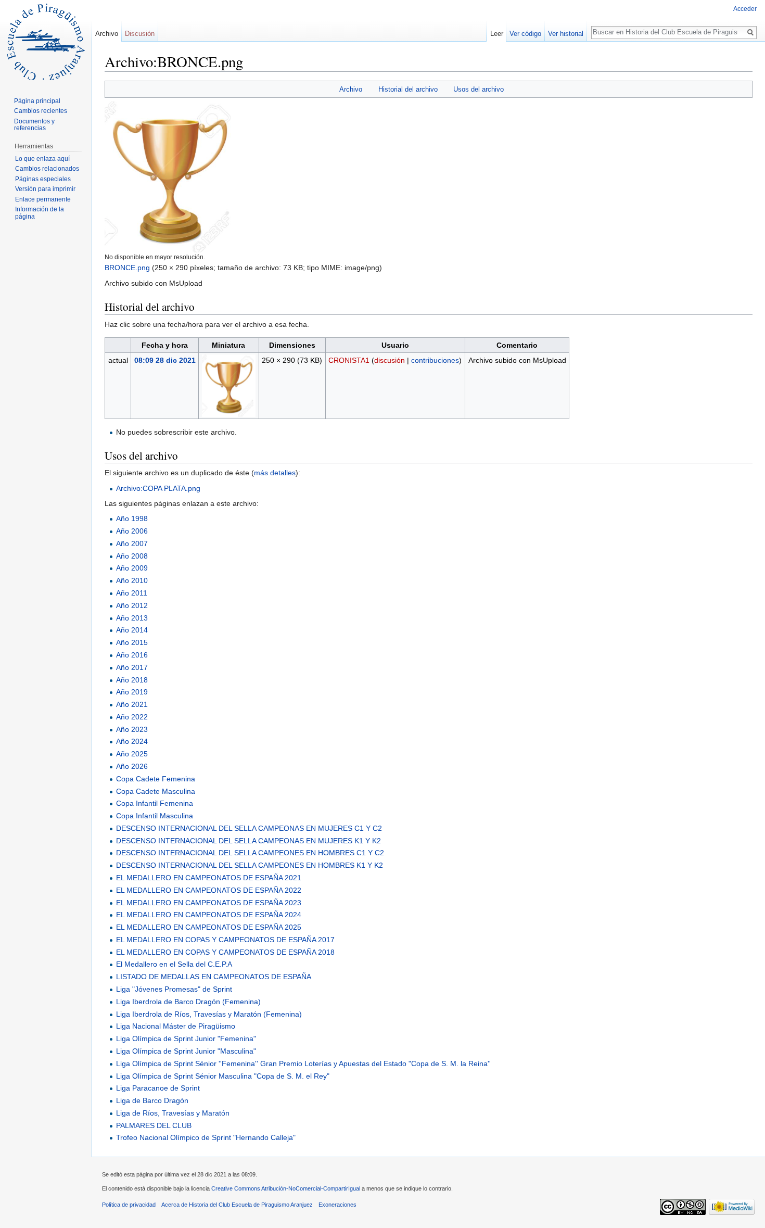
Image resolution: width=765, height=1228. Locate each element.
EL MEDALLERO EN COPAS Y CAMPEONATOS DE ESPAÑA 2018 (225, 952)
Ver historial (565, 33)
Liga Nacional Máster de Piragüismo (175, 1026)
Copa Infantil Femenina (154, 803)
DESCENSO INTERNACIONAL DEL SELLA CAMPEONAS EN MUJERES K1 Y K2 (248, 841)
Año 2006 (132, 531)
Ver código (525, 33)
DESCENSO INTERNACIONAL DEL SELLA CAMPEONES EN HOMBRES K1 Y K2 (249, 865)
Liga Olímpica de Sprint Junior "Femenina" (186, 1038)
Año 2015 (132, 642)
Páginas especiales (43, 179)
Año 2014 (132, 630)
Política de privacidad (129, 1204)
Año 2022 (132, 717)
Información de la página (39, 213)
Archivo (350, 89)
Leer (496, 33)
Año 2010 (132, 580)
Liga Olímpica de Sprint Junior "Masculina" (186, 1051)
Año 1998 (132, 518)
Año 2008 (132, 556)
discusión (389, 360)
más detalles (275, 473)
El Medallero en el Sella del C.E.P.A (174, 964)
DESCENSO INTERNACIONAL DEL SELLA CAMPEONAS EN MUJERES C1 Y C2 (249, 828)
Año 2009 (132, 568)
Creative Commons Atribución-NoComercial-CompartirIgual (285, 1188)
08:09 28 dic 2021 (165, 360)
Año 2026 (132, 766)
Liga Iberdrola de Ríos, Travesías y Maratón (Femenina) (209, 1014)
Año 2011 (131, 593)
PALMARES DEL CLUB (154, 1125)
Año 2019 (132, 692)
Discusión (140, 33)
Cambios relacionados (47, 168)
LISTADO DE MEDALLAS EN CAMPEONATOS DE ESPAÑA (213, 976)
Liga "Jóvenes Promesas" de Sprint (174, 989)
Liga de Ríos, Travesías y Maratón (173, 1113)
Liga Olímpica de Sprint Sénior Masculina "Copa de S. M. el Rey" (222, 1076)
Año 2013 (132, 618)
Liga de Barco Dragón (152, 1100)
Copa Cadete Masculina (155, 791)
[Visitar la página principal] (45, 41)
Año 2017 (132, 667)
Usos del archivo (478, 89)
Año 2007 (132, 543)
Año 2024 (132, 741)
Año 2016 (132, 655)
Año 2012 (132, 605)
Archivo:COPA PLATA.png (158, 488)
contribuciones (435, 360)
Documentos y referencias (34, 125)
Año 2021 (132, 704)
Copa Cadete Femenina (155, 779)
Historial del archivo (408, 89)
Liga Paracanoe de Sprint (158, 1088)
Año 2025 (132, 754)
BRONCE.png (127, 267)
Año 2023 (132, 729)
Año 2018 (132, 680)
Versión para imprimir (45, 189)
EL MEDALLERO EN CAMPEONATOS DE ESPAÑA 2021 (208, 877)
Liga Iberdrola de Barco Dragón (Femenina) (188, 1001)
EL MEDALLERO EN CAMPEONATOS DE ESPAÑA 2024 (208, 914)
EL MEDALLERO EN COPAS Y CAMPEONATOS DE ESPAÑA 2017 (225, 939)
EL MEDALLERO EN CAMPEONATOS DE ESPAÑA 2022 (208, 890)
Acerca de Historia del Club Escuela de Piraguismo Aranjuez (237, 1204)
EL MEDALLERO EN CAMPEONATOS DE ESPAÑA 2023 (208, 902)
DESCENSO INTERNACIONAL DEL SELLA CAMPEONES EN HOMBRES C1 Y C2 (250, 853)
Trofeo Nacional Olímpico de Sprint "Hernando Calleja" (206, 1137)
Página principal (37, 101)
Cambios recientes (40, 111)
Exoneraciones (337, 1204)
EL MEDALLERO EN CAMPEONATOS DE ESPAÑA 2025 (208, 927)
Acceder (745, 8)
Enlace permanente (43, 199)
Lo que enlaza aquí (42, 158)
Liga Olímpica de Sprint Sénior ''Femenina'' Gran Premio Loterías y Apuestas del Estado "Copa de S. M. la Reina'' (303, 1063)
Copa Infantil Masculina (154, 816)
